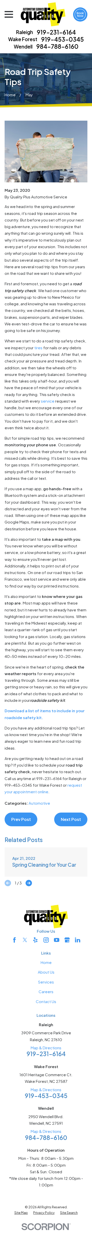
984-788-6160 (57, 47)
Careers (46, 991)
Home (46, 962)
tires (38, 347)
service (47, 401)
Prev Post (21, 819)
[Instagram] (46, 940)
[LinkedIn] (77, 940)
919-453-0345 (62, 39)
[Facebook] (14, 940)
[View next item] (29, 883)
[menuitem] (21, 1213)
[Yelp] (35, 940)
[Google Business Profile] (67, 940)
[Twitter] (25, 940)
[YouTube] (56, 940)
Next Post (71, 819)
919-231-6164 (56, 32)
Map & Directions (46, 1047)
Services (46, 981)
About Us (46, 972)
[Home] (43, 14)
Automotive (39, 803)
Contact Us (46, 1001)
